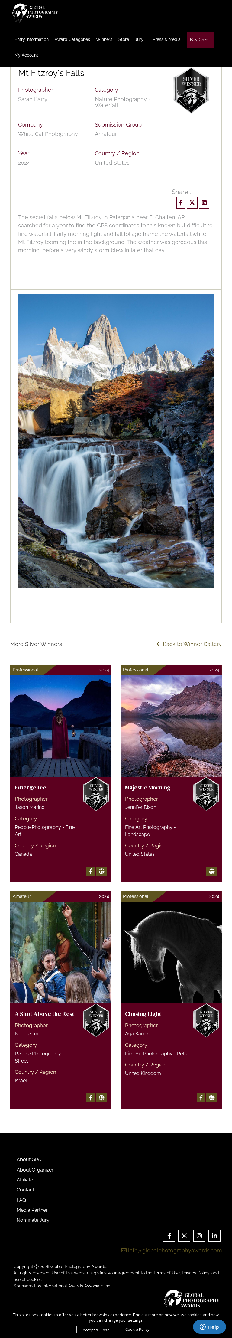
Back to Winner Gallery (191, 644)
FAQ (21, 1200)
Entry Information (31, 39)
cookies (34, 1279)
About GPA (29, 1159)
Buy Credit (200, 39)
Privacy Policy (195, 1272)
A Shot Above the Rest (44, 1014)
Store (123, 39)
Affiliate (25, 1180)
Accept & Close (96, 1330)
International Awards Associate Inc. (77, 1286)
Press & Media (167, 39)
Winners (104, 39)
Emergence (30, 787)
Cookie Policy (137, 1329)
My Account (26, 55)
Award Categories (72, 39)
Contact (25, 1190)
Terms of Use (166, 1272)
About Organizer (35, 1170)
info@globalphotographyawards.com (174, 1250)
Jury (139, 39)
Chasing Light (143, 1014)
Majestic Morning (148, 787)
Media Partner (32, 1210)
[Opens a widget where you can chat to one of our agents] (209, 1327)
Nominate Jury (33, 1220)
